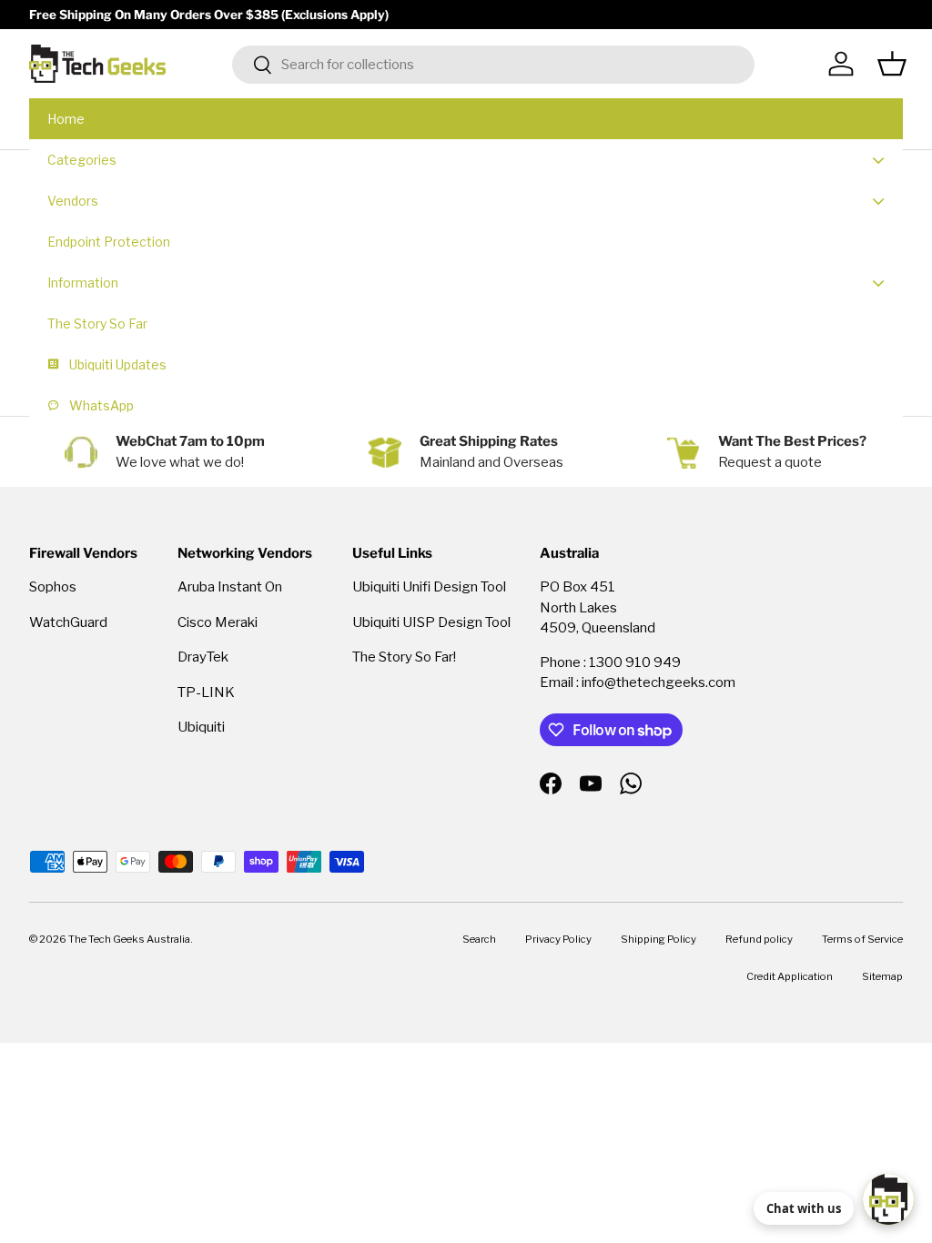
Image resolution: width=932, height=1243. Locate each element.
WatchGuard (68, 622)
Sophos (52, 587)
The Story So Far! (404, 657)
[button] (892, 64)
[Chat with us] (888, 1199)
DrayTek (202, 657)
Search (479, 939)
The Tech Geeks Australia (129, 939)
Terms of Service (862, 939)
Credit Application (789, 976)
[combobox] (493, 64)
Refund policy (759, 939)
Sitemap (882, 976)
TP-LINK (206, 692)
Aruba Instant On (229, 587)
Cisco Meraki (217, 622)
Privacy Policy (558, 939)
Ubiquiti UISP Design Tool (431, 622)
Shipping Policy (658, 939)
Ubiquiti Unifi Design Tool (429, 587)
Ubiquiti (201, 727)
